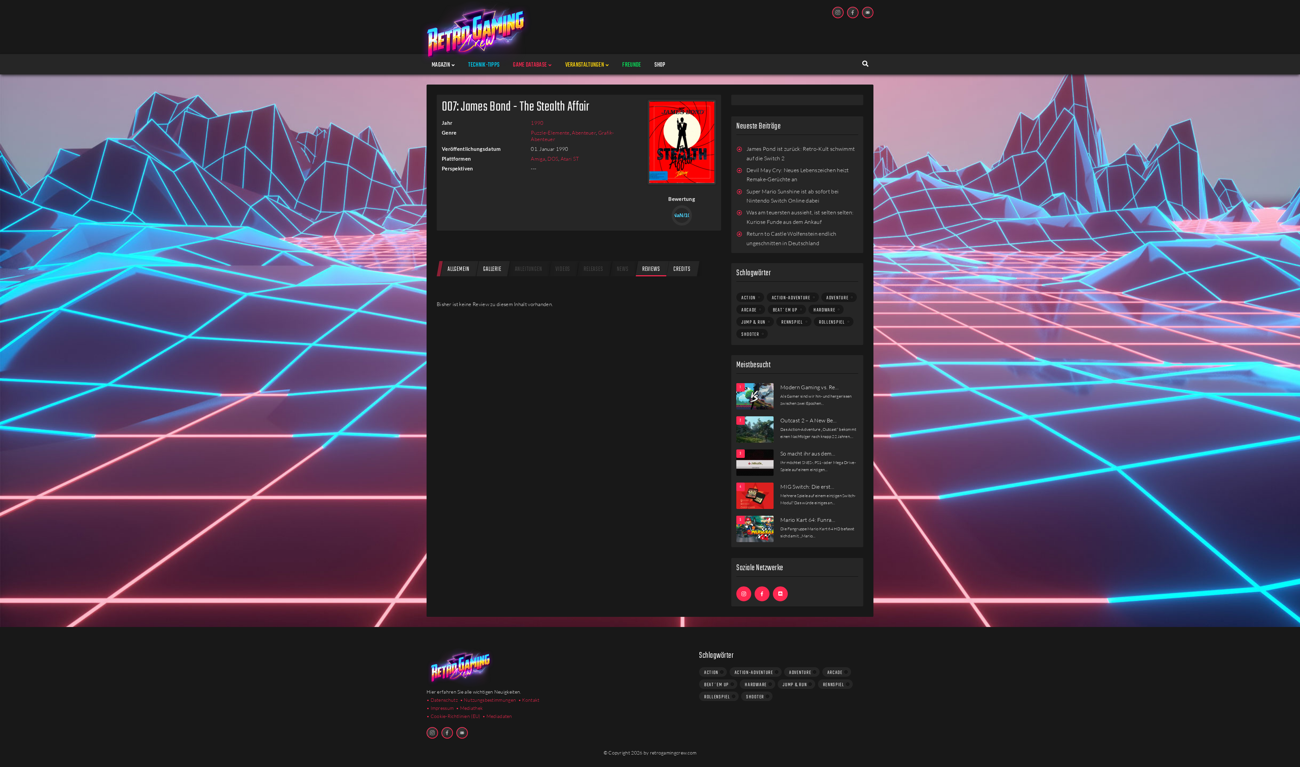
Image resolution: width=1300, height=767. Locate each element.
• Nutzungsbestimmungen (488, 700)
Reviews (651, 269)
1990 (537, 123)
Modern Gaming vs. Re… (809, 387)
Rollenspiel (832, 322)
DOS (552, 159)
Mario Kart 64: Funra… (808, 519)
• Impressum (440, 708)
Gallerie (492, 269)
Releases (593, 269)
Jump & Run (753, 322)
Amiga (538, 159)
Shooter (750, 334)
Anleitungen (528, 269)
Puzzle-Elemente (550, 133)
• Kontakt (529, 700)
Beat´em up (785, 310)
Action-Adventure (791, 298)
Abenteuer (584, 133)
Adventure (837, 298)
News (623, 269)
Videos (563, 269)
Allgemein (459, 269)
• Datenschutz (442, 700)
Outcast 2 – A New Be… (808, 420)
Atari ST (570, 159)
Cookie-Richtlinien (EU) (455, 716)
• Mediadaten (497, 716)
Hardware (825, 310)
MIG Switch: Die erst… (807, 486)
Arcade (749, 310)
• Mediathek (469, 708)
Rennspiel (792, 322)
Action (748, 298)
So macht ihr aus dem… (808, 453)
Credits (682, 269)
